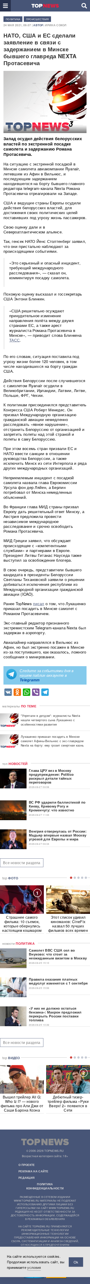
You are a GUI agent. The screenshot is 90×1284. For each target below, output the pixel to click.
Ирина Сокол (55, 25)
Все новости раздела (21, 862)
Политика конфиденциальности (45, 1186)
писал (38, 603)
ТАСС (14, 340)
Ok (76, 1262)
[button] (5, 6)
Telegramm (30, 680)
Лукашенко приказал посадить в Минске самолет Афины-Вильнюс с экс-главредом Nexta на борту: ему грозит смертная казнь (52, 740)
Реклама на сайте (33, 1171)
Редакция (26, 1178)
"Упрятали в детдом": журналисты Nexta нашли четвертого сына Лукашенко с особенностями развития (50, 719)
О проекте (26, 1165)
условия (34, 1267)
